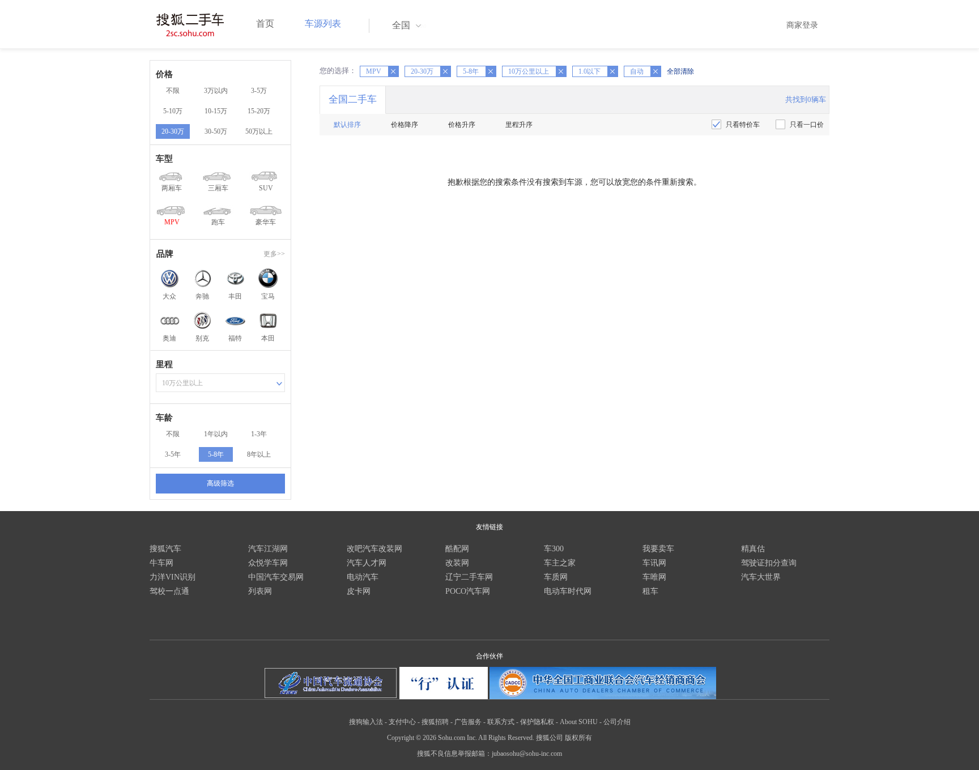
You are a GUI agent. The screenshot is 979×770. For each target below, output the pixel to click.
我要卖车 (658, 548)
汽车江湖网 (268, 548)
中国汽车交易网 (276, 577)
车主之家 (560, 563)
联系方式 (500, 722)
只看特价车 (743, 125)
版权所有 (578, 738)
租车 (650, 591)
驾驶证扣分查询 (769, 563)
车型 (164, 158)
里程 (164, 364)
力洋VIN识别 (172, 577)
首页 (265, 23)
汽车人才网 (366, 563)
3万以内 (216, 91)
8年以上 (259, 454)
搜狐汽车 (165, 548)
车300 (554, 548)
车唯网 (654, 577)
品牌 (164, 253)
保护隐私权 (537, 722)
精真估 (753, 548)
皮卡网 (359, 591)
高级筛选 (220, 483)
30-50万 (216, 131)
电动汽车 (362, 577)
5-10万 (172, 111)
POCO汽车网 (467, 591)
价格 (164, 74)
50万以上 (259, 131)
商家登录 (802, 25)
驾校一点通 (169, 591)
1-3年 (259, 434)
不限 (173, 91)
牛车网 (161, 563)
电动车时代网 (567, 591)
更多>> (274, 254)
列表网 (260, 591)
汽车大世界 (761, 577)
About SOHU (579, 722)
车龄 (164, 417)
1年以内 (216, 434)
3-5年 (173, 454)
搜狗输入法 (366, 722)
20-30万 (172, 131)
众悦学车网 (268, 563)
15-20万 (259, 111)
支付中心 (402, 722)
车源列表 (323, 23)
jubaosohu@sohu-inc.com (527, 754)
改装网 (457, 563)
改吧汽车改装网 (374, 548)
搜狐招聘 (435, 722)
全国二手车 (353, 99)
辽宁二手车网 (469, 577)
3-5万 (259, 91)
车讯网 (654, 563)
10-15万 (216, 111)
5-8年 (216, 454)
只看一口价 (807, 125)
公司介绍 (617, 722)
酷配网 (457, 548)
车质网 (556, 577)
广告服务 (468, 722)
